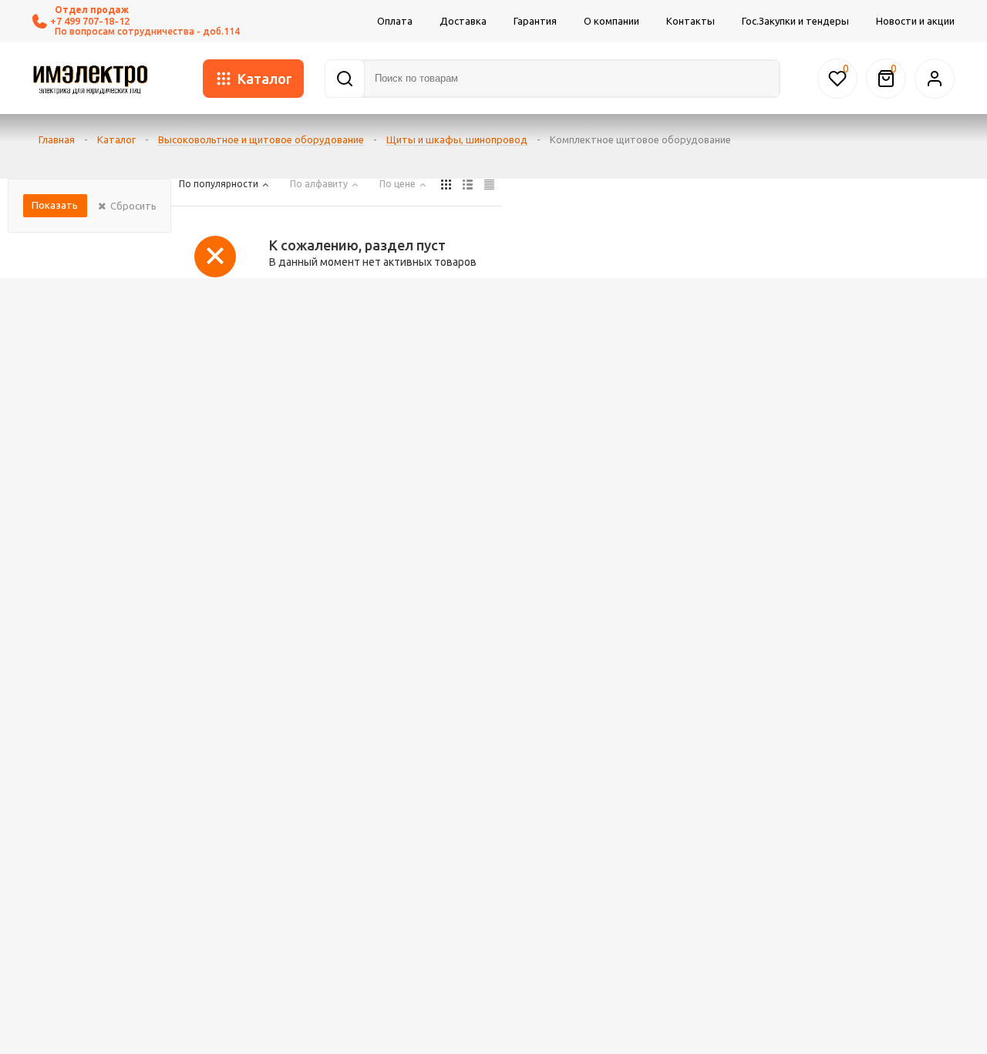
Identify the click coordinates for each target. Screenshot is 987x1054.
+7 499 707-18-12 (90, 20)
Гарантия (535, 20)
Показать (55, 205)
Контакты (690, 20)
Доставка (463, 20)
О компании (611, 20)
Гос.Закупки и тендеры (795, 20)
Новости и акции (915, 20)
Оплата (395, 20)
